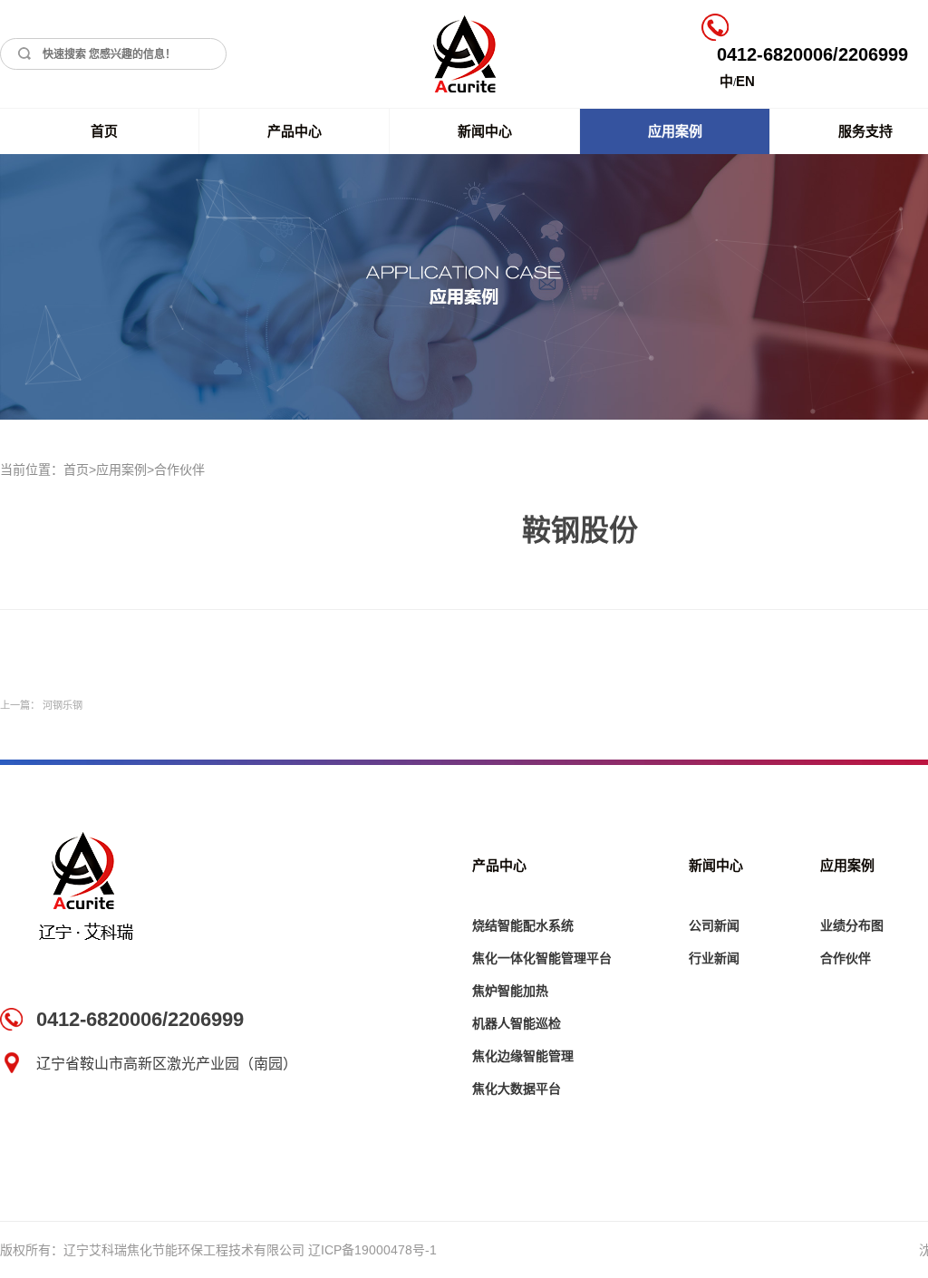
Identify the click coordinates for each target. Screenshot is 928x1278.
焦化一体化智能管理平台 (542, 958)
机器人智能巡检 (516, 1023)
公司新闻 (714, 925)
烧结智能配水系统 (523, 925)
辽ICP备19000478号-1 (372, 1250)
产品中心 (294, 131)
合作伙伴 (179, 469)
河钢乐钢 (62, 705)
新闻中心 (485, 131)
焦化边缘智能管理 (523, 1056)
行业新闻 (714, 958)
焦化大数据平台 (516, 1088)
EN (745, 81)
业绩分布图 (852, 925)
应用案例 (675, 131)
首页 (104, 131)
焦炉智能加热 (510, 990)
